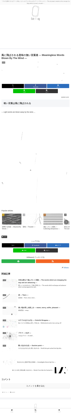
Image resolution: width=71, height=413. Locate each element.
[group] (12, 222)
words (5, 236)
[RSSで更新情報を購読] (53, 261)
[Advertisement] (35, 35)
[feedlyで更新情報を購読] (18, 261)
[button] (47, 91)
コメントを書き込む (35, 386)
